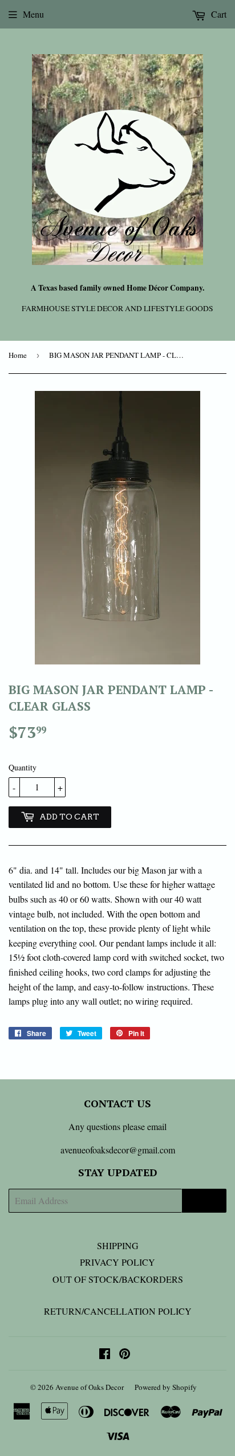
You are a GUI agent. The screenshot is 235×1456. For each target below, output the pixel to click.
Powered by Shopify (166, 1387)
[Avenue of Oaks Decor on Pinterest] (125, 1354)
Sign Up (204, 1201)
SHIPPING (118, 1245)
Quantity (23, 767)
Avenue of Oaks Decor (89, 1387)
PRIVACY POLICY (117, 1262)
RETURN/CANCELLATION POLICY (118, 1311)
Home (18, 355)
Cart (217, 14)
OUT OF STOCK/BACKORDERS (117, 1279)
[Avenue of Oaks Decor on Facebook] (105, 1354)
